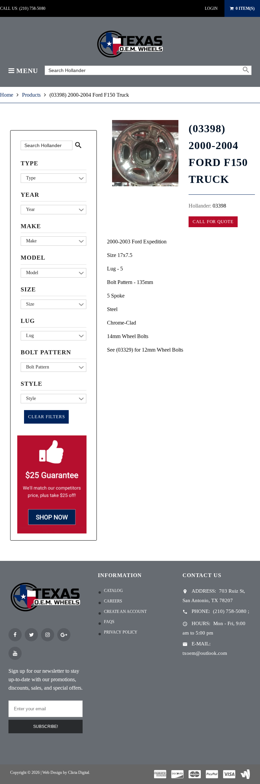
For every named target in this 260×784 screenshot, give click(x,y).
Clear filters (46, 416)
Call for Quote (213, 221)
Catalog (113, 590)
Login (211, 8)
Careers (113, 601)
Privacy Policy (120, 632)
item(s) (245, 8)
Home (6, 95)
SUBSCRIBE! (45, 726)
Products (31, 95)
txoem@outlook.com (204, 653)
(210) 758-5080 (229, 611)
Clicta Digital (78, 772)
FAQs (109, 621)
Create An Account (125, 611)
